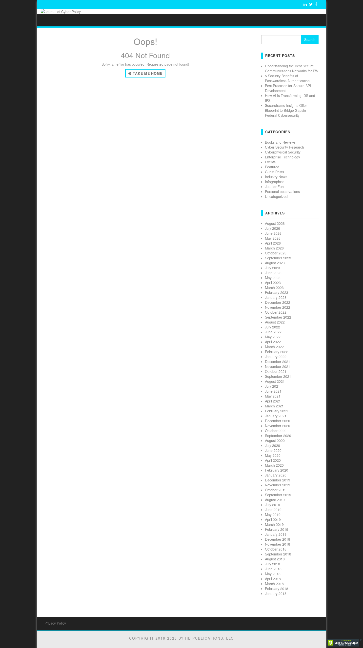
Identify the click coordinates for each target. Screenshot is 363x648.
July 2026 (272, 228)
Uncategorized (276, 196)
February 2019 (276, 529)
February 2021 (276, 410)
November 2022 (277, 307)
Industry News (276, 176)
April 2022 (273, 341)
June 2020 (273, 450)
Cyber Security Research (284, 147)
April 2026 (273, 243)
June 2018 (273, 568)
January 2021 (275, 415)
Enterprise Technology (282, 156)
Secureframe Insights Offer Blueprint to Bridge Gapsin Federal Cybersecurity (286, 110)
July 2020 (272, 445)
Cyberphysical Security (283, 152)
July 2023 (272, 267)
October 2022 (275, 312)
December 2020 (277, 420)
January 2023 (275, 297)
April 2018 (273, 578)
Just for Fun (274, 186)
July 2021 (272, 386)
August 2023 (275, 262)
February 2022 (276, 351)
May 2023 (273, 277)
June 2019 (273, 509)
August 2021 (275, 381)
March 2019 (274, 524)
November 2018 (277, 544)
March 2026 (274, 248)
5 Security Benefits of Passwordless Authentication (287, 78)
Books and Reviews (280, 142)
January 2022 (275, 356)
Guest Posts (274, 171)
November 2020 (277, 425)
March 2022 (274, 346)
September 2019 (278, 494)
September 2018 (278, 554)
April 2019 (273, 519)
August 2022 (275, 322)
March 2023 (274, 287)
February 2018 (276, 588)
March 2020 (274, 465)
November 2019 (277, 484)
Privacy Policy (55, 623)
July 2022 (272, 326)
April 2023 (273, 282)
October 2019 (275, 489)
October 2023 (275, 252)
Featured (272, 166)
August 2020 (275, 440)
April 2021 (273, 401)
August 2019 (275, 499)
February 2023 (276, 292)
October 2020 (275, 430)
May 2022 (273, 336)
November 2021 (277, 366)
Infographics (274, 181)
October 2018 (275, 549)
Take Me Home (147, 73)
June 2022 (273, 331)
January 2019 (275, 534)
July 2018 (272, 563)
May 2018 (273, 573)
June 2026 (273, 233)
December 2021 (277, 361)
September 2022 (278, 317)
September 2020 (278, 435)
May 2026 (273, 238)
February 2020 (276, 470)
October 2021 (275, 371)
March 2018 (274, 583)
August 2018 (275, 558)
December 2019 (277, 479)
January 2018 (275, 593)
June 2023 (273, 272)
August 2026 (275, 223)
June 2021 (273, 391)
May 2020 (273, 455)
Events (270, 161)
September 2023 (278, 257)
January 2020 (275, 475)
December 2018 (277, 539)
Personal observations (282, 191)
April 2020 (273, 460)
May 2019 (273, 514)
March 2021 (274, 405)
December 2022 (277, 302)
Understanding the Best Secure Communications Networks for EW (291, 68)
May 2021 (273, 396)
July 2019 (272, 504)
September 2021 (278, 376)
